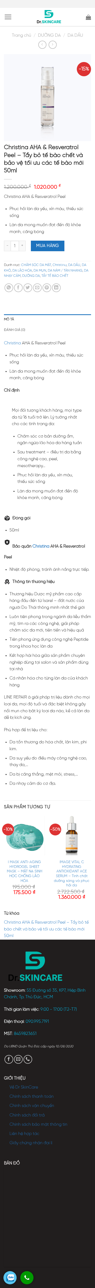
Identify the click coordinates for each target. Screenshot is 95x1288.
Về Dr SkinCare (24, 1087)
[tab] (47, 319)
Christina (59, 265)
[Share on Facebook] (18, 287)
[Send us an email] (18, 1059)
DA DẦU (75, 35)
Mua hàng (47, 246)
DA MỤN (40, 270)
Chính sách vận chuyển (32, 1106)
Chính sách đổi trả (27, 1115)
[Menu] (8, 16)
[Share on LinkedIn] (56, 287)
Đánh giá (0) (14, 330)
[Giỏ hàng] (88, 17)
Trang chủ (21, 35)
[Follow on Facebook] (8, 1059)
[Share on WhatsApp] (8, 287)
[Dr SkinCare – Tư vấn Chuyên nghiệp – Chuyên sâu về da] (49, 17)
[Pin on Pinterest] (46, 287)
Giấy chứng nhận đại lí (31, 1143)
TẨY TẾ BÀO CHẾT (54, 276)
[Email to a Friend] (37, 287)
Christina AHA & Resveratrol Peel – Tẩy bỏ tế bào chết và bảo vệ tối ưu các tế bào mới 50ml (46, 929)
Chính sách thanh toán (32, 1096)
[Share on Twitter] (27, 287)
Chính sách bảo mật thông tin (38, 1124)
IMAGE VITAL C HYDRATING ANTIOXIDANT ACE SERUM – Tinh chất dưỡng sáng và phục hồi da (71, 873)
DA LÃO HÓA (22, 270)
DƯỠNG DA (49, 35)
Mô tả (9, 319)
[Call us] (27, 1059)
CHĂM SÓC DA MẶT (36, 265)
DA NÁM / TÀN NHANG (65, 270)
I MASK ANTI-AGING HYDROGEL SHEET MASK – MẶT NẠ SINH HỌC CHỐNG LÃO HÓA (24, 871)
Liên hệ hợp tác (24, 1134)
